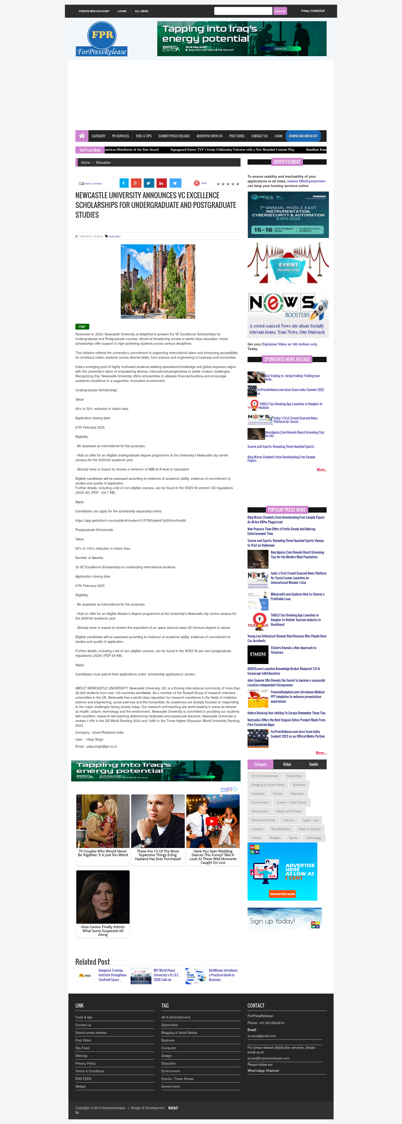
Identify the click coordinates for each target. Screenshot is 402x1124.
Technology (314, 837)
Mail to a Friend (93, 183)
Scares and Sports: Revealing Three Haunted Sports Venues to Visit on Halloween (286, 543)
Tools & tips (83, 1017)
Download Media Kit (303, 135)
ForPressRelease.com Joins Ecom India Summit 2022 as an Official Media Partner (298, 734)
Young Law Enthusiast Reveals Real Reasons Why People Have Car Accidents (287, 638)
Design (277, 793)
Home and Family (263, 820)
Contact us (83, 1024)
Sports (293, 837)
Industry (289, 820)
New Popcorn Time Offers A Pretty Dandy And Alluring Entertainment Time (281, 531)
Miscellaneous (281, 829)
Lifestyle (257, 829)
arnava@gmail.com (262, 1035)
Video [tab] (287, 764)
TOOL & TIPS (144, 135)
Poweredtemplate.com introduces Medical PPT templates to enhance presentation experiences (298, 697)
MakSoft (173, 1108)
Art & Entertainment (264, 775)
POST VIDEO (237, 135)
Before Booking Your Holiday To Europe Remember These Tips (286, 713)
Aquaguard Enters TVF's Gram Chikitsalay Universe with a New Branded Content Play (191, 149)
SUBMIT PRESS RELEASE (174, 135)
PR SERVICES (120, 135)
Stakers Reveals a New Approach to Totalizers (293, 650)
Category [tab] (260, 764)
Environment (259, 802)
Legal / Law (310, 820)
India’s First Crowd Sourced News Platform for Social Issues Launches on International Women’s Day (298, 578)
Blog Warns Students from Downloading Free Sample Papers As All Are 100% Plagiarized (286, 519)
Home (85, 162)
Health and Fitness (289, 811)
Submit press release (91, 1032)
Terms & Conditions (89, 1071)
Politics (256, 837)
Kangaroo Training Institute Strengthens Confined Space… (113, 975)
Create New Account (94, 11)
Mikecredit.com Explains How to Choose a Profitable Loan (298, 596)
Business (299, 784)
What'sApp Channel (263, 1070)
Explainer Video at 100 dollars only (289, 344)
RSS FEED (83, 1078)
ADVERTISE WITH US (210, 135)
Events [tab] (313, 764)
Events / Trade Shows (292, 802)
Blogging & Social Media (268, 784)
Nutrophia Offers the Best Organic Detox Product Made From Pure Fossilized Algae (286, 722)
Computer (258, 793)
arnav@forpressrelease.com (268, 1058)
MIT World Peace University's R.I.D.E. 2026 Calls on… (166, 975)
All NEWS (141, 11)
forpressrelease (113, 1107)
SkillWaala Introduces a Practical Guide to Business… (223, 975)
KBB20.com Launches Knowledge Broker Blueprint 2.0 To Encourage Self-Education (284, 671)
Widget (80, 1086)
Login (278, 135)
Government (259, 811)
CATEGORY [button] (98, 135)
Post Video (83, 1040)
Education (103, 162)
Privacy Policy (85, 1063)
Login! (122, 11)
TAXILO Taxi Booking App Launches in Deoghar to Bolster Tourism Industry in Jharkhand (296, 620)
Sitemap (81, 1055)
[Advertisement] (201, 95)
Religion (275, 837)
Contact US (259, 135)
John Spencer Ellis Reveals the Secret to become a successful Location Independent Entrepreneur (286, 682)
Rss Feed (82, 1048)
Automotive (294, 775)
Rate (204, 183)
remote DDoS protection (306, 181)
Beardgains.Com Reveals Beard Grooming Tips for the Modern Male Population (297, 554)
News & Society (310, 829)
